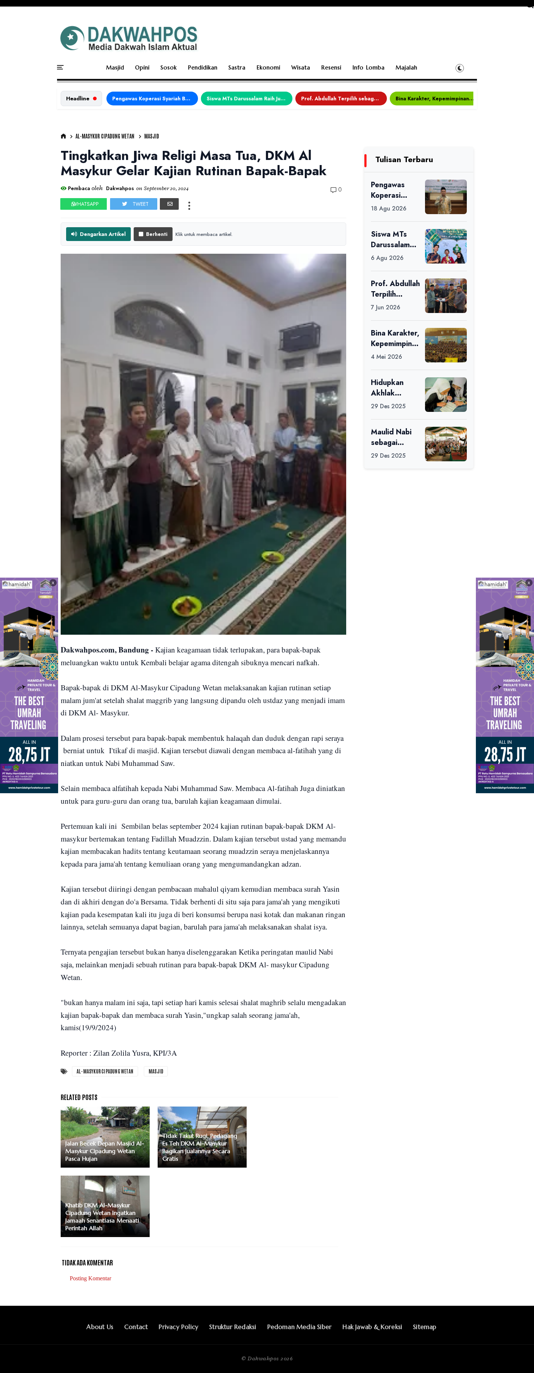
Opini (142, 67)
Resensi (331, 67)
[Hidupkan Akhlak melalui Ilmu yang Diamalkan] (446, 394)
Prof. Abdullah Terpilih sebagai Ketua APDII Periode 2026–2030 (344, 98)
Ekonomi (268, 67)
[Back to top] (516, 1355)
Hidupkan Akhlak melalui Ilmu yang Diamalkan (390, 387)
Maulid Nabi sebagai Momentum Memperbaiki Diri (393, 437)
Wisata (300, 67)
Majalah (406, 67)
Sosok (169, 67)
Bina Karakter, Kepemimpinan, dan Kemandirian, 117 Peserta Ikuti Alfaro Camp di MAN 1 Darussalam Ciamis (438, 98)
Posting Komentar (90, 1278)
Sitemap (424, 1327)
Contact (136, 1327)
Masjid (115, 67)
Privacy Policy (178, 1327)
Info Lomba (368, 67)
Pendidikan (203, 67)
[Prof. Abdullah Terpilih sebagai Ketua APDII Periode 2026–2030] (446, 295)
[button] (460, 68)
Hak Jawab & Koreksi (372, 1327)
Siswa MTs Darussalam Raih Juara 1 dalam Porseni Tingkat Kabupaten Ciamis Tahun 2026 (249, 98)
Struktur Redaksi (232, 1327)
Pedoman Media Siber (299, 1327)
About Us (99, 1327)
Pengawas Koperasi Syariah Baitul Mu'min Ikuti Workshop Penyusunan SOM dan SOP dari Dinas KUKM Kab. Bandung (155, 98)
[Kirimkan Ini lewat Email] (169, 204)
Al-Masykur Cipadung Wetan (105, 136)
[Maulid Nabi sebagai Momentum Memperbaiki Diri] (446, 444)
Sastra (237, 67)
